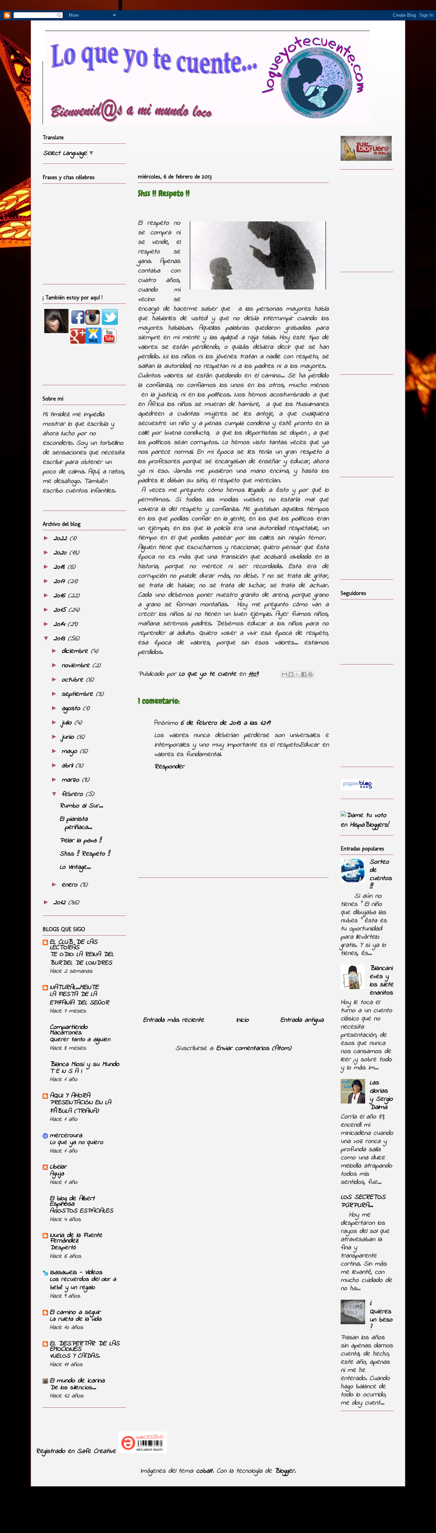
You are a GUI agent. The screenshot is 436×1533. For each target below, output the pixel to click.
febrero (73, 794)
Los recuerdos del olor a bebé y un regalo (83, 1284)
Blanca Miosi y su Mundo (84, 1064)
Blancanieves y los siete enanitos (381, 981)
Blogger (284, 1471)
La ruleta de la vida (76, 1319)
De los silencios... (73, 1387)
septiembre (79, 694)
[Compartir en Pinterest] (310, 674)
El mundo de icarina (77, 1381)
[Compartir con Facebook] (303, 674)
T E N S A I (66, 1071)
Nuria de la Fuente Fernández (76, 1238)
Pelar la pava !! (80, 841)
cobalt (204, 1471)
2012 (60, 903)
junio (69, 737)
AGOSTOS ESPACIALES (81, 1211)
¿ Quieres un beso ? (381, 1316)
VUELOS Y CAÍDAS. (75, 1356)
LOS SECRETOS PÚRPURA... (363, 1201)
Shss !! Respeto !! (85, 854)
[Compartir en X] (297, 674)
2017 (60, 581)
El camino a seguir (75, 1312)
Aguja (57, 1173)
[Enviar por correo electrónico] (284, 674)
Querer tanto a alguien (80, 1039)
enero (71, 885)
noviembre (77, 666)
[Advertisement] (233, 944)
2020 (61, 553)
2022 (61, 539)
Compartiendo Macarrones (69, 1030)
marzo (72, 780)
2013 (60, 639)
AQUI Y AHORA (70, 1096)
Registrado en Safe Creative (76, 1451)
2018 (60, 567)
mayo (71, 751)
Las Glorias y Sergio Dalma (381, 1095)
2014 (60, 624)
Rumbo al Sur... (81, 806)
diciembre (76, 651)
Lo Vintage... (75, 867)
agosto (72, 709)
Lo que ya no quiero (76, 1142)
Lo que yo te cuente (209, 674)
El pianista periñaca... (76, 823)
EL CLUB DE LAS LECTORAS (73, 945)
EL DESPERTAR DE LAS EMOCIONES (85, 1346)
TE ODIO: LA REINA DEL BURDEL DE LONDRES (82, 959)
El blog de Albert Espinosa (72, 1201)
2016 (60, 596)
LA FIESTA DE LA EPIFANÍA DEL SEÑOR (79, 998)
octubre (74, 680)
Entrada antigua (302, 1020)
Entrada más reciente (173, 1020)
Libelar (58, 1167)
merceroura (66, 1136)
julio (68, 723)
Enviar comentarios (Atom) (253, 1048)
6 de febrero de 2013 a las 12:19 (225, 723)
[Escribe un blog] (290, 674)
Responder (169, 767)
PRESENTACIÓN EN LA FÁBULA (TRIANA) (80, 1107)
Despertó (63, 1247)
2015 (60, 610)
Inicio (242, 1020)
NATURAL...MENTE (74, 987)
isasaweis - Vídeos (76, 1273)
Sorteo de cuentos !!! (381, 874)
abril (68, 766)
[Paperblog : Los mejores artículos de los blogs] (357, 789)
